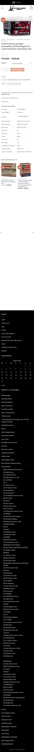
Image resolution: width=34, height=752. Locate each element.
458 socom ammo (8, 508)
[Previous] (1, 236)
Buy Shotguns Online (7, 460)
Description (5, 94)
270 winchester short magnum (12, 516)
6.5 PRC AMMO (7, 581)
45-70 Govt (6, 669)
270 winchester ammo (9, 560)
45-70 (5, 482)
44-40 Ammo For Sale (9, 674)
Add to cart (17, 69)
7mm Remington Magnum (10, 617)
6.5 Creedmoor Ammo (9, 677)
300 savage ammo (8, 703)
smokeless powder (7, 409)
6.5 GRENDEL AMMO (9, 550)
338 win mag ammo (8, 583)
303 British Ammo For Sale (10, 609)
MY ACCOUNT (6, 337)
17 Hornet (6, 632)
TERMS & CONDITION (9, 347)
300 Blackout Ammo (9, 588)
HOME (3, 330)
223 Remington (7, 593)
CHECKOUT (5, 323)
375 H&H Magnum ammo (10, 606)
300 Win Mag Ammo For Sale (11, 666)
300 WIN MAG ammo (9, 643)
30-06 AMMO (7, 695)
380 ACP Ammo (7, 498)
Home (3, 39)
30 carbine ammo (8, 651)
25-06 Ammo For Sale (9, 653)
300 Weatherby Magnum (10, 519)
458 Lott (5, 526)
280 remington (6, 395)
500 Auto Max (5, 416)
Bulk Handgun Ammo (8, 432)
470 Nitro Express (8, 503)
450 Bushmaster (8, 573)
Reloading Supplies (7, 744)
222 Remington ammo (9, 532)
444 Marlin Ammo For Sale (10, 630)
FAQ (2, 326)
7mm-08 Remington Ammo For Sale (13, 692)
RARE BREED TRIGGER (8, 726)
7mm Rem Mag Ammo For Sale (11, 648)
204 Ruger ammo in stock (9, 442)
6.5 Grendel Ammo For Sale (11, 601)
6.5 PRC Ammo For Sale (10, 488)
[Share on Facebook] (6, 83)
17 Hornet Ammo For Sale (10, 586)
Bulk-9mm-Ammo (7, 449)
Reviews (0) (4, 101)
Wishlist (3, 351)
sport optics (5, 439)
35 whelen (6, 529)
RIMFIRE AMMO (7, 402)
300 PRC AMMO (8, 687)
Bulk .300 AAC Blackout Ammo (11, 463)
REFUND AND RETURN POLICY (11, 340)
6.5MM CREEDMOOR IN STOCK (12, 469)
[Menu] (2, 8)
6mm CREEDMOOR (8, 638)
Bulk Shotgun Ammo (7, 740)
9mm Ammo (5, 733)
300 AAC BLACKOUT (9, 558)
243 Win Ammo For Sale (10, 578)
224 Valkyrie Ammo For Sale (11, 477)
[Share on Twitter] (9, 83)
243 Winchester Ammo (9, 506)
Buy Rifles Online (6, 723)
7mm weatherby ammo (9, 475)
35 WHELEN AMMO (9, 524)
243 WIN (5, 604)
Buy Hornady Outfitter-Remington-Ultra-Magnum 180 (8, 182)
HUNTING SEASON (7, 333)
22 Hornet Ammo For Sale (10, 568)
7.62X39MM (6, 537)
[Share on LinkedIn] (19, 83)
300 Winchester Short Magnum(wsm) (14, 697)
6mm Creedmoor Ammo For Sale (12, 622)
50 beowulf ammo (8, 690)
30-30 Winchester (8, 700)
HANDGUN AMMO (8, 453)
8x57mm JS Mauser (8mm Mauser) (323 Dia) (15, 547)
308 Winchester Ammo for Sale (12, 521)
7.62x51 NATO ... (6, 716)
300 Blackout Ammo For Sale (11, 682)
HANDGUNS (5, 456)
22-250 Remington (8, 490)
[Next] (33, 236)
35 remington (7, 612)
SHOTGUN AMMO (7, 435)
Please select (23, 116)
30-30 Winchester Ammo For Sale (13, 511)
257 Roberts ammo (8, 485)
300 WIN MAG (7, 661)
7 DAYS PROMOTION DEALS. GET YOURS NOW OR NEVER (15, 421)
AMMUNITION (6, 720)
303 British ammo (8, 656)
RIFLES (3, 709)
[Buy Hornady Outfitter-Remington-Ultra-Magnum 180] (8, 170)
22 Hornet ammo (8, 591)
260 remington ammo (9, 627)
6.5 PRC (5, 614)
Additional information (9, 98)
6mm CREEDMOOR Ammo (10, 596)
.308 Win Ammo (7, 625)
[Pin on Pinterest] (16, 83)
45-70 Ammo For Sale (9, 555)
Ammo (3, 429)
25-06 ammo (6, 645)
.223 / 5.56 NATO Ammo (10, 640)
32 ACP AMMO (7, 619)
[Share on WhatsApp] (3, 83)
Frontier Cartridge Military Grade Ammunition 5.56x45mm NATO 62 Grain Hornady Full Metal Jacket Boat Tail (25, 183)
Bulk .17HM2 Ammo (7, 412)
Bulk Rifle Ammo (6, 399)
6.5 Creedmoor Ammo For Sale (12, 705)
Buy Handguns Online (8, 713)
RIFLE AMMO (10, 39)
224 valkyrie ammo (8, 472)
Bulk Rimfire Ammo (7, 425)
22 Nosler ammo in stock (10, 664)
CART (3, 320)
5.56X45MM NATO (8, 684)
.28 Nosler (6, 671)
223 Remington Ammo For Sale (15, 79)
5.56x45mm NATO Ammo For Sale (12, 635)
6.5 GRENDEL (7, 514)
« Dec (3, 385)
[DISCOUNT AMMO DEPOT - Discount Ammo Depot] (17, 8)
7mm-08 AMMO (7, 480)
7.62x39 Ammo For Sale (10, 575)
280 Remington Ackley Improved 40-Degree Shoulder (16, 564)
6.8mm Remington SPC (9, 679)
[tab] (17, 94)
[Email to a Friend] (12, 83)
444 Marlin (6, 552)
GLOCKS (4, 446)
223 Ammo (6, 570)
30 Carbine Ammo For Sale (10, 542)
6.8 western (6, 500)
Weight (4, 63)
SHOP (3, 344)
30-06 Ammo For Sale (9, 534)
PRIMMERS (5, 730)
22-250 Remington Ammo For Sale (13, 495)
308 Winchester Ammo (9, 539)
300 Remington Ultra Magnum (11, 545)
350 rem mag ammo (8, 493)
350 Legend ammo (8, 599)
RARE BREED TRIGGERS (9, 737)
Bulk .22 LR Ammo (7, 406)
